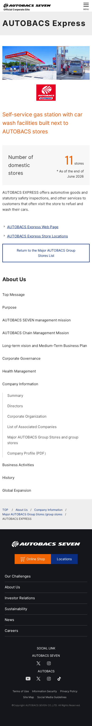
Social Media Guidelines (52, 697)
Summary (15, 395)
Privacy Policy (68, 691)
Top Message (13, 294)
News (9, 619)
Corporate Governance (21, 358)
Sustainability (16, 609)
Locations (64, 559)
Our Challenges (18, 576)
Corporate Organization (26, 416)
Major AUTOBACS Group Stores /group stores (32, 514)
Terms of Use (21, 691)
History (8, 477)
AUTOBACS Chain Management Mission (35, 333)
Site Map (28, 697)
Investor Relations (20, 598)
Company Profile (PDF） (27, 453)
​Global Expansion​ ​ (17, 490)
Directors (15, 406)
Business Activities (18, 465)
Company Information (20, 384)
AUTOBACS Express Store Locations (37, 236)
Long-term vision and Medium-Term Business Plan (44, 345)
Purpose (9, 307)
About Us (14, 279)
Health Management (19, 371)
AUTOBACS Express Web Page (33, 227)
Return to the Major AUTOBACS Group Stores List (46, 253)
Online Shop (35, 559)
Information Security (44, 691)
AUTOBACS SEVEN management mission (36, 320)
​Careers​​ (11, 630)
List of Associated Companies (32, 426)
